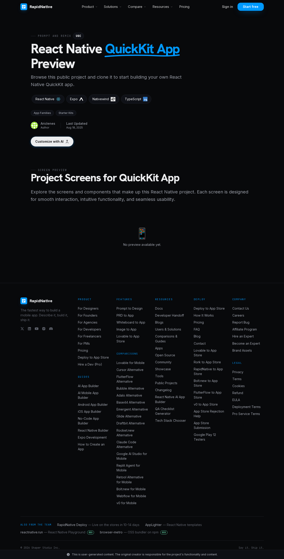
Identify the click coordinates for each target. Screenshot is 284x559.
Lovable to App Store (128, 338)
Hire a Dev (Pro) (90, 364)
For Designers (88, 308)
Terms (237, 379)
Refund (237, 393)
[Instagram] (44, 329)
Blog (197, 336)
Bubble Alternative (130, 388)
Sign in (227, 7)
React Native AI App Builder (170, 399)
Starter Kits (66, 113)
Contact (200, 343)
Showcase (163, 369)
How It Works (204, 315)
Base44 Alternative (131, 402)
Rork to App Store (207, 362)
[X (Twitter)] (22, 329)
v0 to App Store (206, 404)
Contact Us (240, 308)
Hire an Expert (243, 336)
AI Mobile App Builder (88, 395)
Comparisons (127, 353)
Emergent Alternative (132, 409)
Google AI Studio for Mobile (132, 456)
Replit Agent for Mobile (128, 468)
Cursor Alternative (130, 370)
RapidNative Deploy (98, 525)
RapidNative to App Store (208, 371)
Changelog (163, 390)
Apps (159, 348)
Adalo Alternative (129, 395)
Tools (159, 376)
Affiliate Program (244, 329)
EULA (236, 400)
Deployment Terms (246, 407)
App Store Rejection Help (209, 413)
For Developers (89, 329)
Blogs (159, 322)
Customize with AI (49, 141)
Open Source (165, 355)
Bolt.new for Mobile (131, 489)
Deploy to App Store (93, 357)
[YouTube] (36, 329)
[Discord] (51, 329)
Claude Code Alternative (126, 444)
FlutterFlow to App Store (208, 394)
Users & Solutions (168, 329)
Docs (159, 308)
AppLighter (173, 525)
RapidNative (41, 6)
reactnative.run (56, 532)
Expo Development (92, 437)
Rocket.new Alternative (125, 432)
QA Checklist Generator (164, 411)
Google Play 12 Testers (205, 437)
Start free (250, 7)
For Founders (87, 315)
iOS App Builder (89, 411)
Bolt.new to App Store (206, 383)
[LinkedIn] (29, 329)
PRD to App (125, 315)
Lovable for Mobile (131, 363)
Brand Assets (242, 350)
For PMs (84, 343)
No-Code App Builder (88, 421)
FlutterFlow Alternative (125, 379)
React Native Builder (93, 430)
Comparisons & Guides (166, 338)
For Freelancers (89, 336)
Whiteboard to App (131, 322)
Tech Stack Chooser (170, 420)
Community (163, 362)
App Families (42, 113)
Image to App (126, 329)
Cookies (238, 386)
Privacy (237, 372)
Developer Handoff (169, 315)
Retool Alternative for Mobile (130, 479)
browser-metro (133, 532)
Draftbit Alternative (131, 423)
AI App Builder (88, 386)
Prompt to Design (130, 308)
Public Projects (166, 383)
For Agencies (87, 322)
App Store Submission (202, 425)
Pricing (184, 7)
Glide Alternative (129, 416)
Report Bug (240, 322)
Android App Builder (93, 404)
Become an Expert (246, 343)
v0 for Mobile (126, 503)
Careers (238, 315)
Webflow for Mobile (131, 496)
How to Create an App (91, 446)
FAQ (197, 329)
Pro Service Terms (246, 414)
